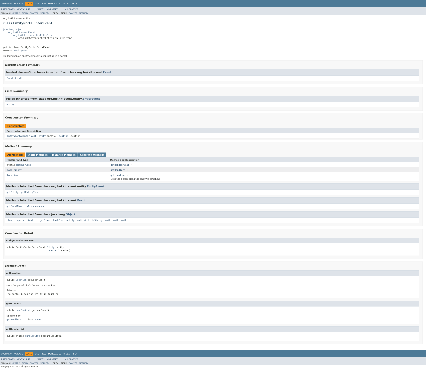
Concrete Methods (92, 155)
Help (74, 3)
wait (107, 220)
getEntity (12, 192)
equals (20, 220)
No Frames (52, 9)
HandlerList (23, 165)
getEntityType (29, 192)
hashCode (58, 220)
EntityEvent (21, 50)
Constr (34, 13)
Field (25, 13)
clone (9, 220)
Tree (43, 3)
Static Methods (38, 155)
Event (107, 72)
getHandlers (117, 170)
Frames (40, 9)
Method (44, 13)
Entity (42, 136)
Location (63, 136)
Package (18, 3)
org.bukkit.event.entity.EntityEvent (33, 35)
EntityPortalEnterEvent (21, 136)
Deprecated (54, 3)
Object (70, 214)
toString (97, 220)
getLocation (117, 175)
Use (37, 3)
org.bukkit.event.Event (21, 32)
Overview (6, 3)
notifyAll (83, 220)
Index (66, 3)
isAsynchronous (34, 206)
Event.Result (14, 78)
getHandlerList (119, 165)
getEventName (14, 206)
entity (10, 104)
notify (70, 220)
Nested (16, 13)
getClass (45, 220)
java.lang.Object (12, 29)
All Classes (71, 9)
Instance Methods (64, 155)
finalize (31, 220)
